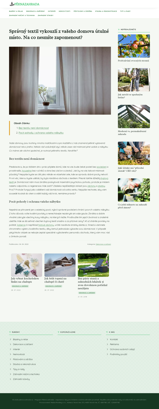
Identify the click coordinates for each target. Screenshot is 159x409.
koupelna (27, 170)
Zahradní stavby (45, 15)
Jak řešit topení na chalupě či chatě (55, 280)
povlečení (101, 166)
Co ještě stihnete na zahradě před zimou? (132, 206)
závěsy (101, 186)
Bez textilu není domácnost (34, 128)
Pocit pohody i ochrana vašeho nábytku (41, 132)
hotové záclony (46, 225)
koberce (21, 225)
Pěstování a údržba (83, 11)
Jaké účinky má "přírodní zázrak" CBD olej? (131, 169)
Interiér (52, 11)
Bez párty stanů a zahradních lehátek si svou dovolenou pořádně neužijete (92, 283)
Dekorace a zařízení (35, 11)
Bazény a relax (16, 11)
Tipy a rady (125, 11)
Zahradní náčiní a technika (22, 15)
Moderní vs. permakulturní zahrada (132, 133)
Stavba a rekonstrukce (106, 11)
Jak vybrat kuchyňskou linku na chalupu (25, 280)
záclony (91, 186)
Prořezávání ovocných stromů (133, 60)
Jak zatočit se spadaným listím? (130, 96)
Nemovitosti (64, 11)
